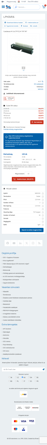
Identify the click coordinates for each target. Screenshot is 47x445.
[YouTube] (14, 243)
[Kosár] (43, 7)
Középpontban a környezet (11, 280)
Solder (38, 196)
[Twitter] (27, 243)
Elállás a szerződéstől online (11, 317)
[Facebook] (8, 243)
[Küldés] (43, 369)
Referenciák (6, 270)
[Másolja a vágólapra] (42, 81)
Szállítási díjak (7, 301)
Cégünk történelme (9, 283)
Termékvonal (7, 295)
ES (31, 381)
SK (11, 377)
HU (24, 377)
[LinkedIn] (20, 243)
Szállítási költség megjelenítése (12, 129)
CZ (18, 377)
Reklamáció (6, 304)
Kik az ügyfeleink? (8, 261)
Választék (6, 291)
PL (18, 381)
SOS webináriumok (8, 348)
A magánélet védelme (9, 314)
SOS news (6, 351)
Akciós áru (6, 335)
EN (31, 377)
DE (37, 377)
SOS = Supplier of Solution (11, 257)
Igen (39, 225)
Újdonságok (6, 332)
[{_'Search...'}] (16, 7)
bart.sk (38, 438)
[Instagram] (33, 243)
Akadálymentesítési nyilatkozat (12, 354)
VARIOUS (40, 89)
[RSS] (39, 243)
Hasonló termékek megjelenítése (32, 230)
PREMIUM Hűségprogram (10, 310)
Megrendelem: (19, 174)
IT (24, 381)
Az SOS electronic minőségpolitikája (14, 276)
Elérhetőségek (7, 267)
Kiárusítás (6, 338)
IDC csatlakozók (38, 84)
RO (11, 381)
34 (39, 215)
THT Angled (36, 212)
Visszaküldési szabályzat (10, 307)
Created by (31, 438)
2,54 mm (37, 199)
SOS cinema (6, 341)
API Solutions (7, 329)
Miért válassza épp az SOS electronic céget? (16, 264)
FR (37, 381)
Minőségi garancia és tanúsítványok (13, 273)
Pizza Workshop (7, 345)
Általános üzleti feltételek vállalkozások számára (17, 298)
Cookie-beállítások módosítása (12, 320)
